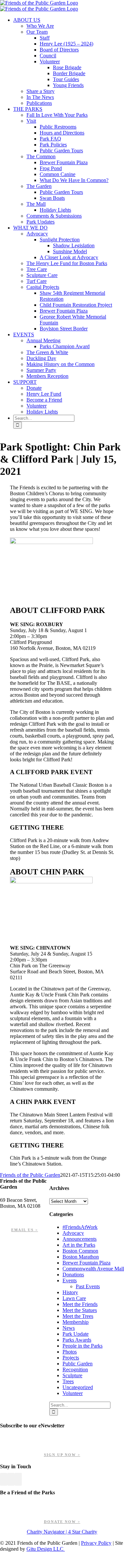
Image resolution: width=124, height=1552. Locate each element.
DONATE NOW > (62, 1522)
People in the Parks (82, 1346)
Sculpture (72, 1375)
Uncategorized (77, 1387)
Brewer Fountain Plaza (86, 1262)
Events (69, 1280)
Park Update (75, 1334)
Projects (70, 1357)
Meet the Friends (80, 1304)
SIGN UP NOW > (62, 1455)
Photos (69, 1351)
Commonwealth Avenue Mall (93, 1268)
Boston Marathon (80, 1257)
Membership (75, 1322)
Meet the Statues (79, 1310)
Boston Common (80, 1251)
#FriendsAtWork (80, 1227)
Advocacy (73, 1233)
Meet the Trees (77, 1316)
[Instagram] (18, 1479)
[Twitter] (11, 1479)
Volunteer (72, 1393)
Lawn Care (74, 1298)
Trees (68, 1381)
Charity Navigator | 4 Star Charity (62, 1532)
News (68, 1328)
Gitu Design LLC (45, 1549)
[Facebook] (3, 1479)
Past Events (88, 1286)
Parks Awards (76, 1340)
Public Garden (77, 1363)
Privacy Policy (96, 1543)
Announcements (79, 1239)
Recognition (75, 1369)
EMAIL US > (24, 1230)
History (70, 1292)
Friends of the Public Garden (30, 1175)
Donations (73, 1274)
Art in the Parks (78, 1245)
